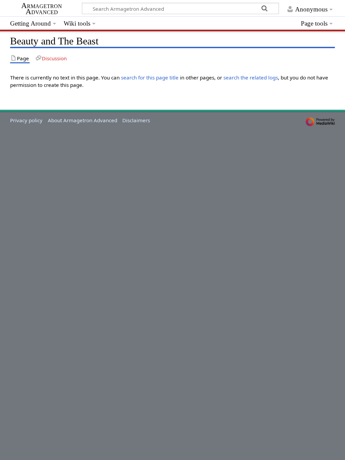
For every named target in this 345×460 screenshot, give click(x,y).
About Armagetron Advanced (82, 120)
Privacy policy (26, 120)
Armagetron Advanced (41, 9)
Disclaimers (136, 120)
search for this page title (150, 77)
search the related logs (250, 77)
